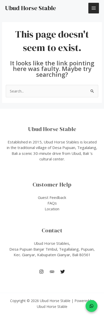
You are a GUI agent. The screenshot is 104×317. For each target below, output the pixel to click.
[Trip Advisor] (52, 271)
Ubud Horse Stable (30, 8)
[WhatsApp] (91, 306)
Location (52, 208)
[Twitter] (62, 271)
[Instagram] (41, 271)
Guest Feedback (52, 197)
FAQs (52, 203)
